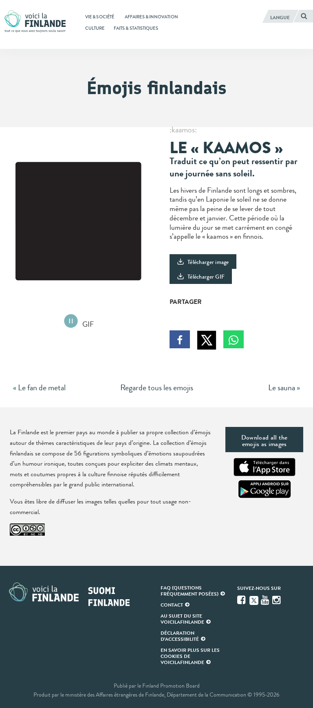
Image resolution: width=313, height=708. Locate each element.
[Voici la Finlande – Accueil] (35, 21)
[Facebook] (242, 600)
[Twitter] (254, 599)
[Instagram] (277, 600)
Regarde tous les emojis (156, 388)
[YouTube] (266, 600)
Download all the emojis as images (264, 441)
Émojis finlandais (157, 88)
